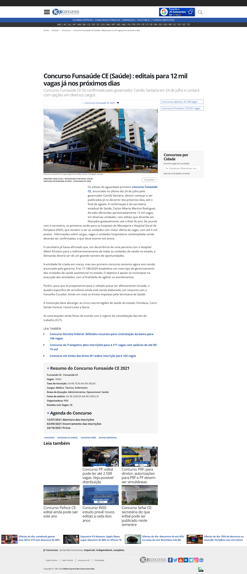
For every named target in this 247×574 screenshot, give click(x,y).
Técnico (69, 387)
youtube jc (143, 20)
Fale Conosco (67, 560)
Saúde (105, 392)
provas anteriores (107, 437)
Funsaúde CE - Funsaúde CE (62, 374)
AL (69, 24)
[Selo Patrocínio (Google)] (177, 11)
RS (160, 24)
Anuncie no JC (84, 560)
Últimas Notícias (83, 20)
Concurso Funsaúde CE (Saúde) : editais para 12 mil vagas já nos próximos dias (107, 30)
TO (188, 24)
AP (74, 24)
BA (84, 24)
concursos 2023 (88, 437)
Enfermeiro (81, 387)
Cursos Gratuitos (163, 20)
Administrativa (76, 392)
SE (184, 24)
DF (93, 24)
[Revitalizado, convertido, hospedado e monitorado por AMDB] (201, 569)
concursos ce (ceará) (67, 437)
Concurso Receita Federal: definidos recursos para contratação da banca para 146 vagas (101, 336)
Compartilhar (149, 179)
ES (98, 24)
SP (179, 24)
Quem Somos (51, 560)
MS (118, 24)
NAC (59, 24)
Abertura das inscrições (70, 420)
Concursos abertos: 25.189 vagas (179, 101)
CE (88, 24)
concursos (49, 437)
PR (138, 24)
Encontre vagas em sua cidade (176, 163)
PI (147, 24)
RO (165, 24)
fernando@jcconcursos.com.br (78, 179)
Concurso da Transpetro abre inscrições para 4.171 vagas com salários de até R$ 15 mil (103, 347)
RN (155, 24)
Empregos (128, 20)
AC (65, 24)
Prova (58, 428)
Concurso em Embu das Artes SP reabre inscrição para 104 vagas (93, 356)
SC (174, 24)
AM (79, 24)
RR (170, 24)
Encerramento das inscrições (74, 424)
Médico (60, 387)
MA (108, 24)
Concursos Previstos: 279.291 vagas (181, 108)
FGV (66, 400)
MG (124, 24)
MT (113, 24)
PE (143, 24)
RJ (151, 24)
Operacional (93, 392)
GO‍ (103, 24)
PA (129, 24)
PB (133, 24)
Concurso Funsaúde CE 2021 (98, 102)
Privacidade (99, 560)
